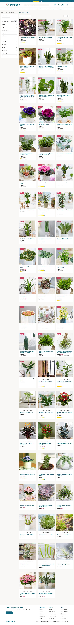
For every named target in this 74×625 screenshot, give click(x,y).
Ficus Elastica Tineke (24, 564)
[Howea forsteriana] (46, 18)
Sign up (9, 612)
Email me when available (46, 379)
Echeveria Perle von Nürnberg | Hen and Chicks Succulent (46, 506)
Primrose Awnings (52, 614)
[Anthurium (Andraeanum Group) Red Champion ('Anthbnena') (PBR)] (64, 390)
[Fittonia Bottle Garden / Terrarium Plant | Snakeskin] (46, 276)
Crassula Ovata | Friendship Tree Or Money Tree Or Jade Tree (46, 154)
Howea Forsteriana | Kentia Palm (45, 37)
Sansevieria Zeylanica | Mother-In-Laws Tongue (64, 96)
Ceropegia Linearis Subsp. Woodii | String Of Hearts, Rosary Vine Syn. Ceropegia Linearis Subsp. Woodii (27, 96)
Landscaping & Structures (49, 8)
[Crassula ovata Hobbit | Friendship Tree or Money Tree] (64, 276)
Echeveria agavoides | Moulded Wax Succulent (46, 535)
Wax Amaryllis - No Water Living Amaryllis (45, 382)
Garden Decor (22, 8)
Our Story (51, 609)
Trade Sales (66, 1)
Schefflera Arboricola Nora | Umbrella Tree (64, 210)
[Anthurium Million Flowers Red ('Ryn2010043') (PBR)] (46, 421)
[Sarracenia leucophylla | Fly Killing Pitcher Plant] (27, 513)
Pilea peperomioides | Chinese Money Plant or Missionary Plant (46, 96)
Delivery (41, 611)
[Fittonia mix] (27, 163)
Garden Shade (30, 8)
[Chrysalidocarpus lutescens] (64, 18)
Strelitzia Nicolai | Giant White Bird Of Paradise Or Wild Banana (64, 382)
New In (7, 8)
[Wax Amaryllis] (46, 359)
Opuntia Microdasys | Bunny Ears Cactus (26, 267)
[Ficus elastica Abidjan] (64, 421)
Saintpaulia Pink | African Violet (45, 182)
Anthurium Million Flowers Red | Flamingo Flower (45, 444)
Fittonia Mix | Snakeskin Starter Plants (26, 183)
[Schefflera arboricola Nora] (64, 191)
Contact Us (71, 1)
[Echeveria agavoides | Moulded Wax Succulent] (46, 513)
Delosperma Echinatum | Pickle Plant (46, 266)
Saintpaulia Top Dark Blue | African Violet (27, 125)
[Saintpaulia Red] (46, 105)
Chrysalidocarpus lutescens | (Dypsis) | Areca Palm (64, 38)
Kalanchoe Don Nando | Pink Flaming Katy (27, 594)
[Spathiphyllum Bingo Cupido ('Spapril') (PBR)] (46, 390)
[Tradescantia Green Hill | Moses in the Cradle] (64, 483)
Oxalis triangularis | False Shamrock (27, 37)
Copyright (62, 613)
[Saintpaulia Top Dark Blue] (27, 105)
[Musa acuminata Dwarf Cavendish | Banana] (27, 359)
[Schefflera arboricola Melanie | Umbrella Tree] (64, 305)
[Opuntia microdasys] (27, 247)
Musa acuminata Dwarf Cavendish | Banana (27, 379)
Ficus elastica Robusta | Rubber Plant (64, 182)
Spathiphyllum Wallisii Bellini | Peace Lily (64, 125)
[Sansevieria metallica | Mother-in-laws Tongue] (46, 571)
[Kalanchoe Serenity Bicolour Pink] (27, 483)
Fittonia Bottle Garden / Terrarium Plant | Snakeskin (46, 295)
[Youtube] (12, 621)
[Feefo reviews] (37, 1)
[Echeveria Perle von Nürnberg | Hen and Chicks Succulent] (46, 483)
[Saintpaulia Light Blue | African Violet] (27, 452)
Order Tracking (42, 616)
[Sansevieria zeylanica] (64, 76)
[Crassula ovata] (46, 134)
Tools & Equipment (60, 8)
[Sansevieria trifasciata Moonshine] (64, 220)
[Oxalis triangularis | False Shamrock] (27, 18)
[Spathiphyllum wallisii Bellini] (64, 105)
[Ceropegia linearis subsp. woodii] (27, 76)
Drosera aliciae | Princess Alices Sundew (26, 324)
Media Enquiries (52, 618)
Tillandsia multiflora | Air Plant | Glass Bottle (45, 324)
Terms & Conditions (64, 609)
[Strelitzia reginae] (27, 220)
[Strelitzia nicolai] (64, 359)
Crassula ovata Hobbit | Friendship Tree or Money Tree (64, 295)
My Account (42, 614)
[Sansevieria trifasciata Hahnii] (27, 134)
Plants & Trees (13, 8)
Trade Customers (52, 616)
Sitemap (41, 618)
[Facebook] (7, 621)
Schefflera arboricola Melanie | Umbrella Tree (63, 324)
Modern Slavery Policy (64, 611)
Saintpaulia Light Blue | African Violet (27, 474)
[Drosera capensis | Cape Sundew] (64, 513)
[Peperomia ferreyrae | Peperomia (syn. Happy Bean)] (46, 332)
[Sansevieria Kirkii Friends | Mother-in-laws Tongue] (27, 276)
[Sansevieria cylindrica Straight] (46, 220)
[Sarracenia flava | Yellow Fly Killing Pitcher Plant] (46, 542)
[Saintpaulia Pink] (46, 163)
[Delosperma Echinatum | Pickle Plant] (46, 247)
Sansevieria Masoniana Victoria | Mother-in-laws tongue (27, 352)
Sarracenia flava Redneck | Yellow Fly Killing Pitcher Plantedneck (46, 565)
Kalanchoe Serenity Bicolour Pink (27, 505)
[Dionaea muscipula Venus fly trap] (27, 47)
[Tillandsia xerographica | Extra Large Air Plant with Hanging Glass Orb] (64, 332)
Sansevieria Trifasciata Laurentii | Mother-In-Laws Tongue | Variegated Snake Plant (46, 67)
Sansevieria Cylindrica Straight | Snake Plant (45, 239)
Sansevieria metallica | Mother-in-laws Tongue (46, 594)
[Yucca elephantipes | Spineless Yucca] (27, 191)
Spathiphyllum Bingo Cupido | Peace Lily (46, 413)
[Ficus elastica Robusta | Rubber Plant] (64, 163)
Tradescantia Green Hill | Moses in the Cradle (64, 506)
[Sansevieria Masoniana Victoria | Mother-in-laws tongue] (27, 332)
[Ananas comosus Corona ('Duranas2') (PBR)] (46, 191)
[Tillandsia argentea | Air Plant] (64, 542)
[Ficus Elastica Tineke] (27, 542)
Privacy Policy (63, 614)
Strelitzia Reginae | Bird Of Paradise (27, 238)
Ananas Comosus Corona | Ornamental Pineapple (44, 210)
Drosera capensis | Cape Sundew (64, 534)
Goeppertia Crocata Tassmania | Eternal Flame (26, 444)
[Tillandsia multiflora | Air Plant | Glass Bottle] (46, 305)
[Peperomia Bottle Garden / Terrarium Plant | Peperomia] (64, 247)
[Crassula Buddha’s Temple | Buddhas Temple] (46, 452)
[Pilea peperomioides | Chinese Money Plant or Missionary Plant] (46, 76)
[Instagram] (9, 621)
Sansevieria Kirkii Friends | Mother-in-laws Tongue (27, 295)
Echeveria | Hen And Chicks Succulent (64, 153)
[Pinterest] (14, 621)
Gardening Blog (52, 611)
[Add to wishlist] (35, 407)
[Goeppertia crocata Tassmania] (27, 421)
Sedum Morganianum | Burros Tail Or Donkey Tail (64, 475)
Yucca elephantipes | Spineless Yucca (27, 209)
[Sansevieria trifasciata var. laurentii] (46, 47)
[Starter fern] (64, 47)
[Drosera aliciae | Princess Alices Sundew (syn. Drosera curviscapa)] (27, 305)
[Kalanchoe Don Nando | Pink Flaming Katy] (27, 571)
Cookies (62, 616)
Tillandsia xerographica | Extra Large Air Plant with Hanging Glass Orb (64, 352)
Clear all (14, 18)
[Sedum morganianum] (64, 452)
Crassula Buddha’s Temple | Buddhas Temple (46, 475)
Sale (67, 8)
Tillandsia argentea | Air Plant (63, 564)
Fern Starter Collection (62, 66)
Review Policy (63, 618)
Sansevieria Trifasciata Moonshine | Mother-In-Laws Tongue (64, 239)
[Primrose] (13, 5)
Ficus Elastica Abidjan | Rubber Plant (64, 443)
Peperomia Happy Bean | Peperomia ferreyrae (46, 352)
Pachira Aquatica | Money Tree (26, 412)
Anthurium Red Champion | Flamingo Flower (64, 413)
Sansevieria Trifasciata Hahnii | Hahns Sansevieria (26, 154)
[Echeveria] (64, 134)
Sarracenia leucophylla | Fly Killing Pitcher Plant (27, 535)
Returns (41, 613)
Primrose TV (51, 613)
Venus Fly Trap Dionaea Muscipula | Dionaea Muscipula (27, 67)
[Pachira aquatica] (27, 390)
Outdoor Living (38, 8)
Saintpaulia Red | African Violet (45, 124)
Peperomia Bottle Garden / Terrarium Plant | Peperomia (64, 267)
